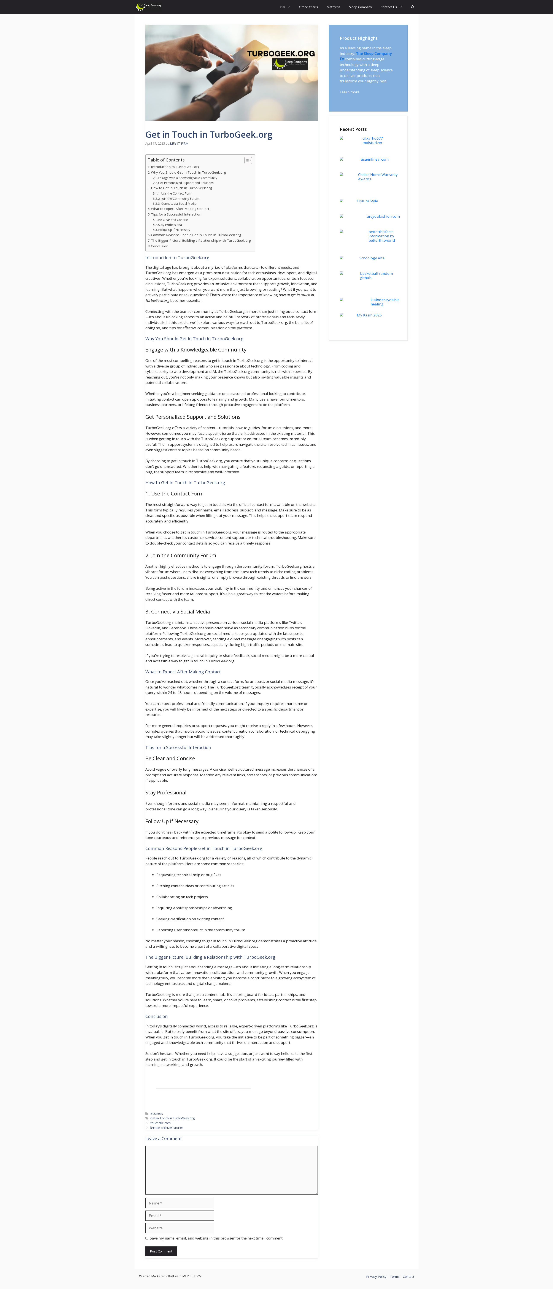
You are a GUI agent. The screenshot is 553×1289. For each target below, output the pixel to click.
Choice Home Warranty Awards (378, 176)
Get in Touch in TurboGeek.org (172, 1118)
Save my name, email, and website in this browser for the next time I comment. (216, 1238)
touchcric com (160, 1123)
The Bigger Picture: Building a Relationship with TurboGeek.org (201, 240)
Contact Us (389, 7)
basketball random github (376, 275)
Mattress (333, 7)
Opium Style (367, 200)
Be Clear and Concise (173, 220)
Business (156, 1114)
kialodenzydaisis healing (385, 302)
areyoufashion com (383, 216)
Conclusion (159, 246)
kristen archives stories (166, 1128)
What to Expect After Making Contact (180, 208)
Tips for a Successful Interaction (176, 214)
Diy (282, 7)
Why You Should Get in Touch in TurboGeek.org (188, 172)
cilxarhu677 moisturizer (372, 140)
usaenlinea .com (375, 159)
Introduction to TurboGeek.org (175, 167)
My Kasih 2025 (369, 315)
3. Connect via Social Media (177, 203)
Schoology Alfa (372, 258)
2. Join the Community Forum (178, 198)
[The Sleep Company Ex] (148, 7)
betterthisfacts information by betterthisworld (382, 236)
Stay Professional (170, 225)
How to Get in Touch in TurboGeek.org (181, 188)
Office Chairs (308, 7)
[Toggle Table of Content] (246, 160)
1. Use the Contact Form (175, 193)
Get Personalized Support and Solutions (186, 183)
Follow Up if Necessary (174, 230)
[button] (413, 7)
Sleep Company (360, 7)
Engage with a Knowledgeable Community (187, 178)
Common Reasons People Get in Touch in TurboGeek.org (196, 235)
